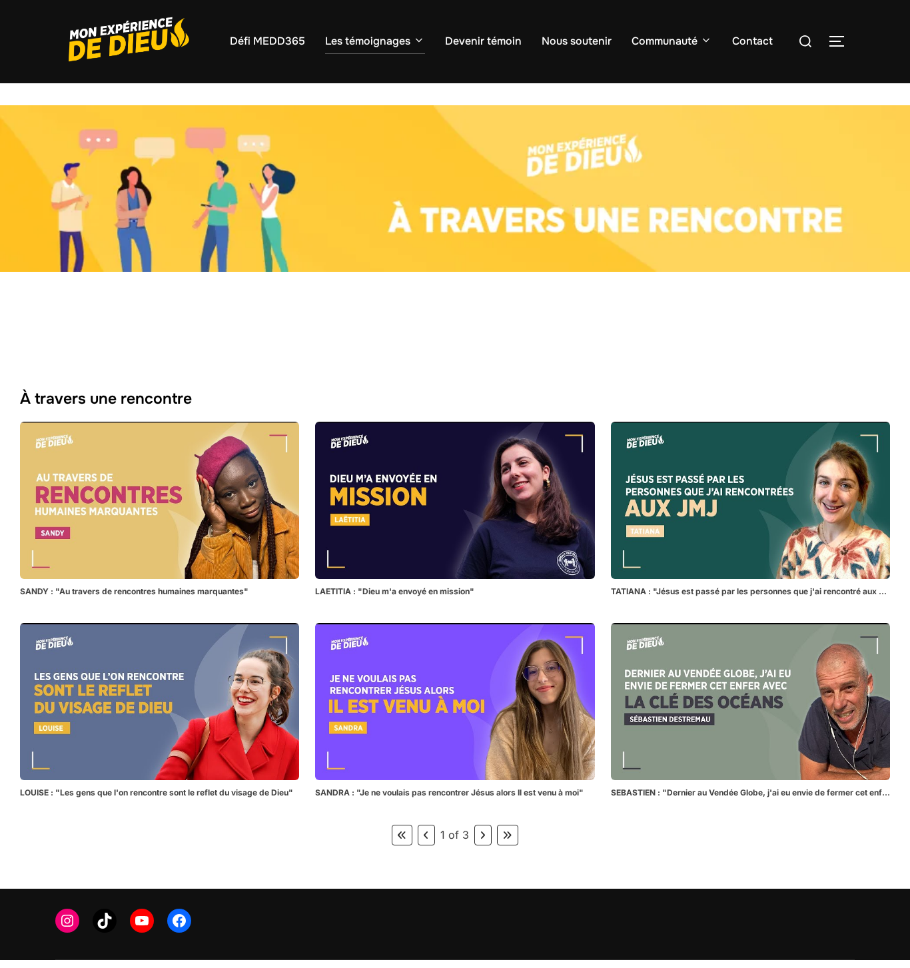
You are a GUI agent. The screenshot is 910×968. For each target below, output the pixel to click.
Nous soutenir (577, 41)
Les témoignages (367, 41)
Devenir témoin (483, 41)
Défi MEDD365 (267, 41)
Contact (752, 41)
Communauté (664, 41)
